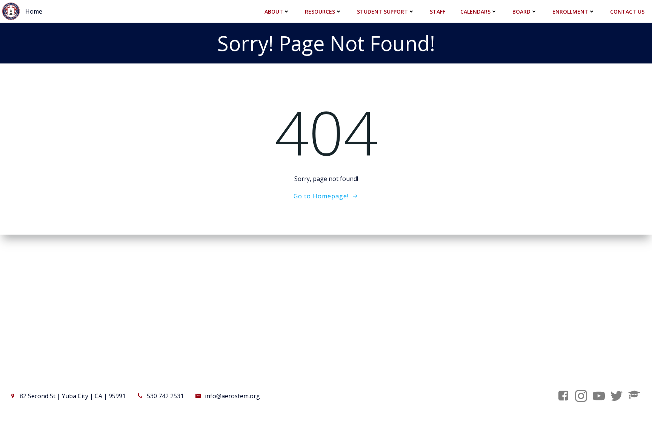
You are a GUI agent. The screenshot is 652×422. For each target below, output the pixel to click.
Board (521, 11)
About (273, 11)
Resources (320, 11)
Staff (437, 11)
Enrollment (570, 11)
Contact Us (627, 11)
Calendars (475, 11)
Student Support (382, 11)
